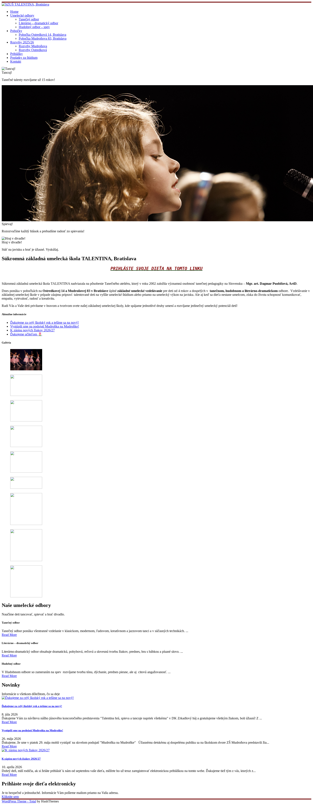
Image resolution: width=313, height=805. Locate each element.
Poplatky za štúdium (23, 57)
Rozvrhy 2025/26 (22, 42)
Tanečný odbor (29, 19)
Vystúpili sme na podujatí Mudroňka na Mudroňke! (44, 326)
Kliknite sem (10, 796)
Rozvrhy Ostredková (33, 50)
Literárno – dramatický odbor (38, 23)
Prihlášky (16, 54)
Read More (9, 635)
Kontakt (15, 61)
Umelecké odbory (22, 15)
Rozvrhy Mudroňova (33, 46)
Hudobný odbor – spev (34, 27)
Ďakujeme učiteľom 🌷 (26, 334)
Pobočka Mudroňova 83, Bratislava (42, 38)
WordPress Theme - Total (19, 801)
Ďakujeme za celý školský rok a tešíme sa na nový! (44, 322)
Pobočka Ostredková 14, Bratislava (42, 34)
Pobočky (16, 31)
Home (14, 11)
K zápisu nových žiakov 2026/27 (32, 330)
